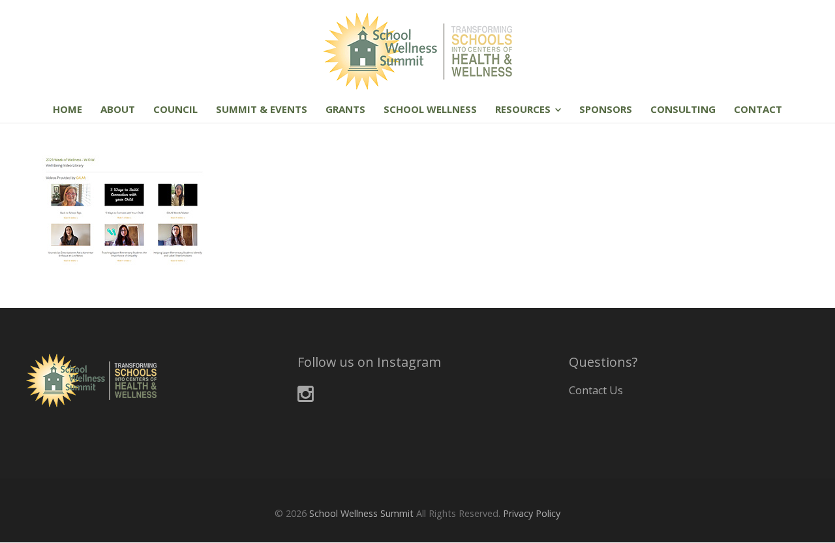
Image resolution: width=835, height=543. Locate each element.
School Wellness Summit (361, 513)
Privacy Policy (531, 513)
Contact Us (596, 390)
